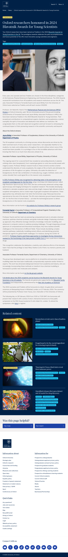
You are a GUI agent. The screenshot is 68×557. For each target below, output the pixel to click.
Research (60, 44)
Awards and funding (27, 44)
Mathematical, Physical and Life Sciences (44, 44)
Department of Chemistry (27, 212)
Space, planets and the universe (11, 44)
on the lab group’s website (33, 273)
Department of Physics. (11, 138)
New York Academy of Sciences (49, 282)
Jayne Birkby (7, 135)
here (16, 303)
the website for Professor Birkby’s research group (44, 206)
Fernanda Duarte (8, 210)
